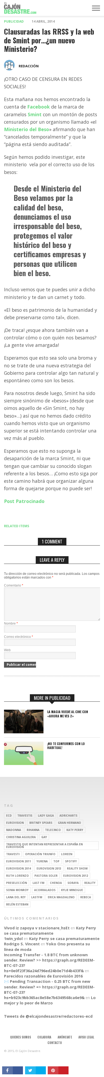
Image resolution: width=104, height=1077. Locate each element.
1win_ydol (13, 938)
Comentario (13, 585)
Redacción (29, 66)
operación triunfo (40, 854)
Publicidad (14, 21)
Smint (35, 114)
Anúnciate (65, 1037)
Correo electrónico (18, 637)
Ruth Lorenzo (17, 876)
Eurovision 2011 (18, 861)
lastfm (36, 897)
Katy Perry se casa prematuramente (50, 930)
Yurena (42, 861)
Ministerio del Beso (26, 129)
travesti (12, 854)
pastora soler (46, 876)
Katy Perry (74, 830)
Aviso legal (86, 1037)
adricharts (68, 815)
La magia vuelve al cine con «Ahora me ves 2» (67, 714)
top (56, 861)
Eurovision (15, 823)
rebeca (85, 897)
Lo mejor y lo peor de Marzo (50, 1000)
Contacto (54, 1043)
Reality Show (77, 868)
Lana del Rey (16, 897)
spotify (71, 861)
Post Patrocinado (24, 501)
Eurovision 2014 (18, 868)
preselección (16, 883)
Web (7, 650)
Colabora (44, 1037)
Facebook (38, 106)
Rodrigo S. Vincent (22, 943)
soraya (73, 883)
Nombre (11, 623)
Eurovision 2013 (49, 868)
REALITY (89, 883)
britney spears (40, 823)
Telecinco (53, 830)
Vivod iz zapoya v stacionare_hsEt (37, 927)
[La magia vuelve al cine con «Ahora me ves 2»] (23, 732)
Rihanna (33, 830)
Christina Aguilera (21, 837)
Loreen (66, 854)
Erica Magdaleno (61, 897)
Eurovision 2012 (75, 876)
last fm (38, 883)
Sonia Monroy (17, 890)
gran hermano (69, 823)
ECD (9, 815)
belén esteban (17, 904)
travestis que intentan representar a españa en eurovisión (44, 845)
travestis (24, 815)
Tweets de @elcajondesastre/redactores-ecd (48, 1016)
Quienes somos (20, 1037)
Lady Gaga (46, 815)
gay (44, 837)
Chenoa (56, 883)
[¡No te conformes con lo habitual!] (23, 763)
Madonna (13, 830)
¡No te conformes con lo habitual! (66, 746)
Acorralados (44, 890)
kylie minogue (72, 890)
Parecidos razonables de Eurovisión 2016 (43, 976)
